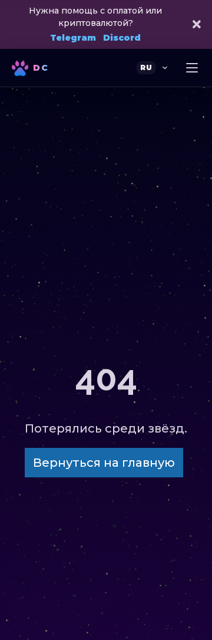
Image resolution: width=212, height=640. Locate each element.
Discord (122, 37)
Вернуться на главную (104, 463)
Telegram (73, 37)
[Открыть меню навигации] (192, 68)
